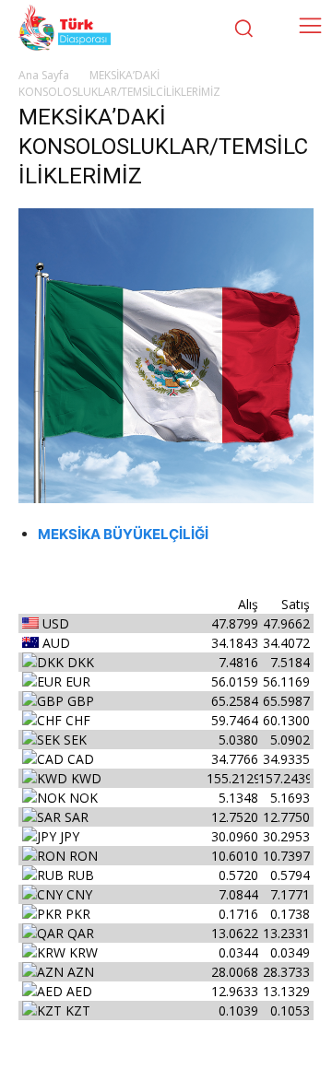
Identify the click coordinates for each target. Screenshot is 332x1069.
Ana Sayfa (43, 75)
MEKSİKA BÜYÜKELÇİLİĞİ (123, 534)
